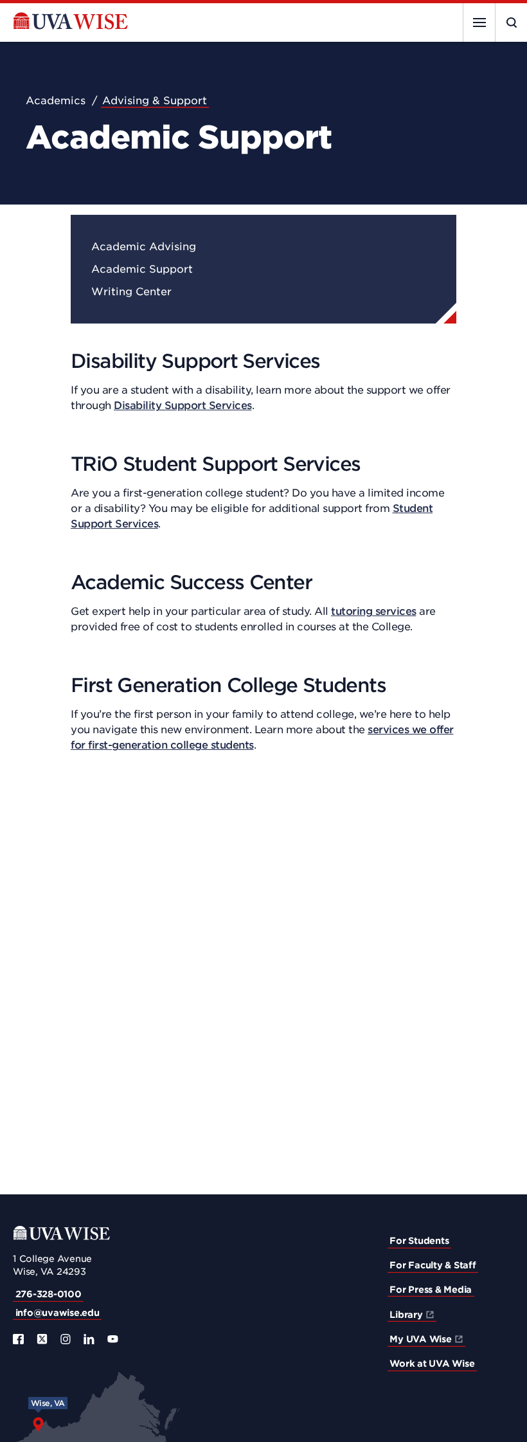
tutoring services (373, 611)
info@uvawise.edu (57, 1313)
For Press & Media (430, 1289)
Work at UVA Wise (431, 1363)
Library (405, 1315)
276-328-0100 (48, 1294)
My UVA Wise (420, 1339)
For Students (419, 1241)
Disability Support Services (183, 405)
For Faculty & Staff (432, 1265)
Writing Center (131, 292)
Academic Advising (143, 247)
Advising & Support (154, 101)
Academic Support (142, 269)
